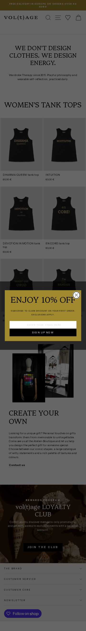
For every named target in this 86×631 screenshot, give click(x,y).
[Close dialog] (76, 295)
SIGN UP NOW (43, 332)
